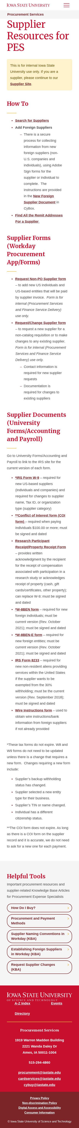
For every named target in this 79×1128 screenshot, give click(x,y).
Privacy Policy (39, 1098)
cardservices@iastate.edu (39, 1079)
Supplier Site (20, 84)
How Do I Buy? (23, 908)
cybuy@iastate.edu (39, 1085)
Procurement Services (25, 14)
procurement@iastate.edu (39, 1072)
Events (56, 1003)
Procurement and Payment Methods (33, 920)
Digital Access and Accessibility (39, 1107)
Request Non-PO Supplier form (40, 279)
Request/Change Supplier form (40, 323)
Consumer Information (39, 1112)
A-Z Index (22, 1003)
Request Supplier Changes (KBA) (33, 967)
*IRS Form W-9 (27, 478)
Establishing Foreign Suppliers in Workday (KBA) (36, 951)
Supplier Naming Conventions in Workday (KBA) (37, 936)
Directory (22, 1014)
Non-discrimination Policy (39, 1102)
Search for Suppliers (32, 121)
